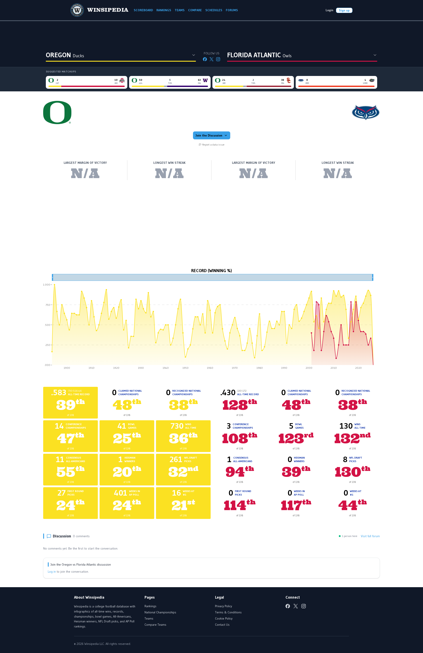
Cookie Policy (223, 618)
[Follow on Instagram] (218, 59)
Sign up (344, 10)
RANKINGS (163, 10)
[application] (211, 323)
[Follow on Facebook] (205, 59)
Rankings (150, 606)
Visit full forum (370, 536)
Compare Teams (155, 625)
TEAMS (180, 10)
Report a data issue (213, 144)
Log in (52, 572)
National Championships (160, 612)
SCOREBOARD (143, 10)
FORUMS (232, 10)
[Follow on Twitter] (211, 59)
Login (329, 10)
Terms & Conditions (228, 612)
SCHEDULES (213, 10)
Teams (149, 618)
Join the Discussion (209, 135)
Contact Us (222, 625)
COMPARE (195, 10)
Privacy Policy (223, 606)
